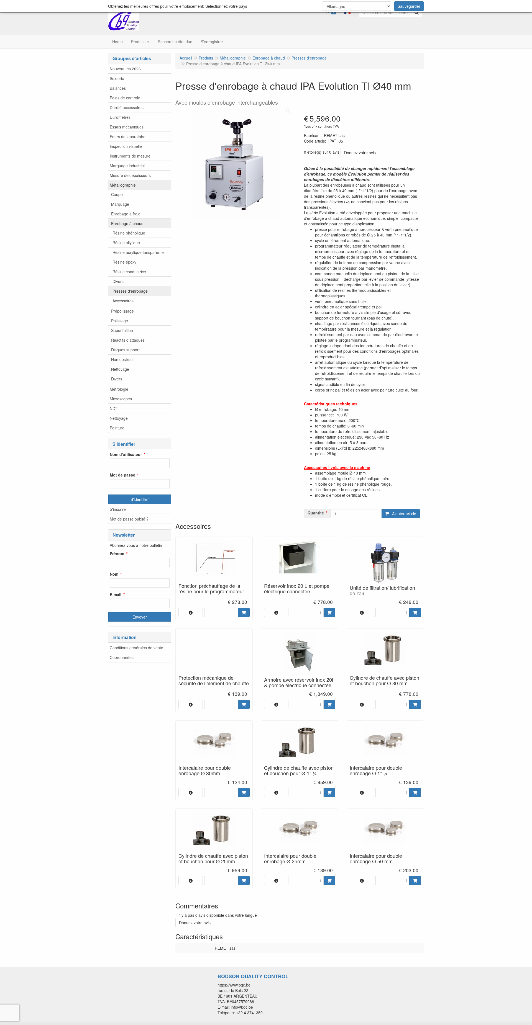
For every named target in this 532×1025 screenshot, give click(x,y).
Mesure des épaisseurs (130, 175)
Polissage (119, 320)
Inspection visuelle (126, 146)
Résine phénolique (128, 233)
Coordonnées (122, 657)
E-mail (115, 594)
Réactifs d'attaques (128, 340)
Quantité (316, 513)
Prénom (117, 553)
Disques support (125, 349)
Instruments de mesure (130, 156)
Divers (118, 281)
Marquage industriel (127, 165)
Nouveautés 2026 (125, 68)
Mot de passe (122, 475)
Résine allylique (126, 242)
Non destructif (123, 359)
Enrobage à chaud (127, 223)
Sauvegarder (409, 6)
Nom (114, 574)
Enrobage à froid (125, 214)
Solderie (117, 78)
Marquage (120, 204)
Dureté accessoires (127, 107)
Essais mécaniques (127, 127)
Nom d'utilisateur (126, 454)
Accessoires (123, 300)
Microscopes (121, 398)
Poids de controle (125, 98)
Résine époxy (124, 262)
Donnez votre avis (360, 152)
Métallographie (123, 185)
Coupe (117, 194)
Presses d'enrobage (130, 291)
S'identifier (140, 499)
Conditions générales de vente (136, 647)
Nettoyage (120, 369)
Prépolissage (122, 311)
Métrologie (119, 389)
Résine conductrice (129, 271)
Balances (118, 88)
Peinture (117, 428)
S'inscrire (118, 509)
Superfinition (122, 330)
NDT (113, 408)
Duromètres (120, 117)
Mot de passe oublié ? (129, 519)
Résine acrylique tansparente (138, 252)
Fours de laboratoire (127, 136)
